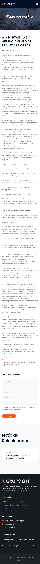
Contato (5, 508)
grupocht (24, 362)
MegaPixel (20, 560)
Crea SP (5, 502)
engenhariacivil (20, 360)
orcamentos (31, 362)
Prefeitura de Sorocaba (10, 505)
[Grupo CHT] (8, 4)
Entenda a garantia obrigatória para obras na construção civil (18, 541)
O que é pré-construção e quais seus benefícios (18, 546)
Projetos (23, 505)
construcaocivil (9, 360)
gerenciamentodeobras (12, 362)
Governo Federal (26, 502)
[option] (20, 455)
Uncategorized (9, 51)
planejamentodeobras (11, 365)
